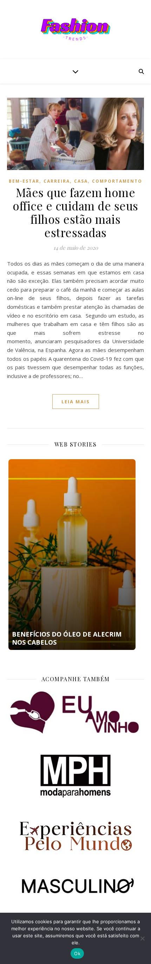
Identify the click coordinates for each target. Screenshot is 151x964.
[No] (142, 938)
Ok (77, 953)
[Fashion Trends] (75, 29)
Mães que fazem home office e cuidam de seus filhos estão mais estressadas (75, 212)
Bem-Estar (24, 181)
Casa (81, 181)
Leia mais (75, 401)
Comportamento (117, 181)
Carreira (57, 181)
